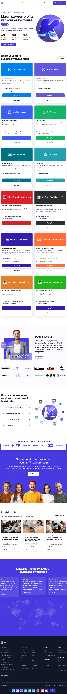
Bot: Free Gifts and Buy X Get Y (8, 670)
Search (54, 685)
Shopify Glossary (62, 670)
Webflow (23, 655)
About (45, 650)
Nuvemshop (35, 658)
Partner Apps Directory (49, 655)
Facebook (46, 662)
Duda (22, 660)
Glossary (60, 668)
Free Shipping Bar (5, 662)
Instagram (46, 665)
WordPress (23, 652)
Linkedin (46, 668)
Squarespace (24, 668)
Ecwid (33, 660)
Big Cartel (34, 668)
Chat (45, 2)
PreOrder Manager (5, 650)
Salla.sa (34, 655)
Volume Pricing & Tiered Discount (6, 658)
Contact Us (60, 650)
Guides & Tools (61, 665)
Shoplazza (23, 665)
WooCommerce (25, 658)
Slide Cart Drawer (5, 652)
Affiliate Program (62, 652)
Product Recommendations (7, 655)
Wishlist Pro (3, 672)
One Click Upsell (5, 667)
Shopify (23, 650)
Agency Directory (48, 652)
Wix (22, 663)
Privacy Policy (62, 685)
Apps (15, 2)
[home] (4, 3)
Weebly (33, 663)
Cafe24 (34, 650)
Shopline (34, 652)
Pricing (39, 2)
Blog (59, 660)
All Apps (48, 685)
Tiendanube (34, 665)
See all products (5, 675)
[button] (16, 408)
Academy (60, 662)
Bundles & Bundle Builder (7, 664)
